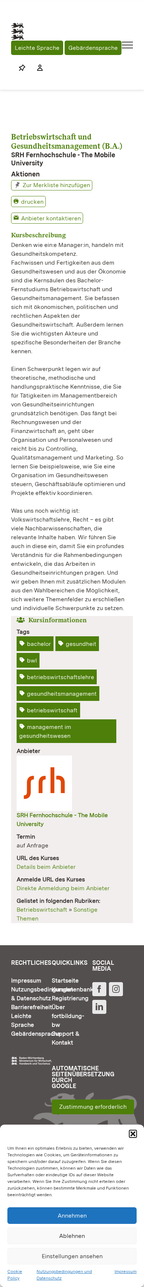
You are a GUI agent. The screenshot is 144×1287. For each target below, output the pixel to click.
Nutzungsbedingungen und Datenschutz (64, 1275)
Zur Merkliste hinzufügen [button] (56, 185)
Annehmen (72, 1215)
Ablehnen (72, 1235)
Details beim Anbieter (46, 866)
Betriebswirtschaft (42, 909)
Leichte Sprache (37, 47)
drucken (32, 201)
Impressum (125, 1271)
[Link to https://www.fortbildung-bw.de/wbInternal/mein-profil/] (36, 68)
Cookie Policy (14, 1275)
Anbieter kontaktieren (51, 218)
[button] (133, 1134)
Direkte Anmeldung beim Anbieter (63, 888)
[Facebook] (99, 989)
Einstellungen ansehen (72, 1256)
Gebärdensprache (93, 47)
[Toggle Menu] (127, 45)
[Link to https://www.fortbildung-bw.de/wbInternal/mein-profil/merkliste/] (22, 68)
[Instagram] (116, 989)
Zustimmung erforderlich (93, 1106)
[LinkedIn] (99, 1007)
